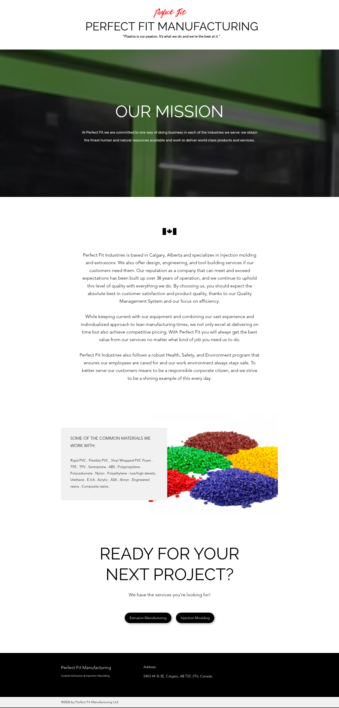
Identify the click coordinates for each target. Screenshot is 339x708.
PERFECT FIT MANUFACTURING (171, 26)
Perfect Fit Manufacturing (86, 667)
